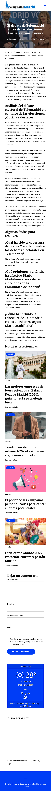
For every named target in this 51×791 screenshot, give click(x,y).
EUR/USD (31, 760)
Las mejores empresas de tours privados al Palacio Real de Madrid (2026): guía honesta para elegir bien (24, 394)
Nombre (11, 604)
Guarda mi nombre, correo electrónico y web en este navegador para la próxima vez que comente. (26, 641)
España (25, 20)
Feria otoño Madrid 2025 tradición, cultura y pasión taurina (25, 557)
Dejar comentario (37, 39)
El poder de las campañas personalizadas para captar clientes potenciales (25, 504)
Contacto (26, 786)
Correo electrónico (15, 615)
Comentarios (12, 579)
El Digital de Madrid (12, 784)
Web (9, 627)
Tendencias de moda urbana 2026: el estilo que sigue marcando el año (24, 451)
